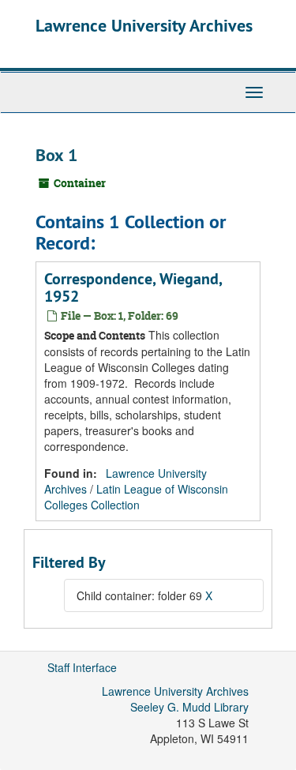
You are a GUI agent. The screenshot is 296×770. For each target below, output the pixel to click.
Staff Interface (82, 667)
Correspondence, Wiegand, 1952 (133, 287)
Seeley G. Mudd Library (189, 707)
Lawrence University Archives (144, 25)
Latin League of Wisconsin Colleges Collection (136, 497)
